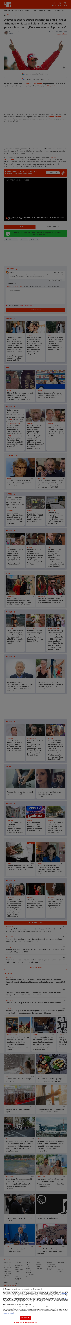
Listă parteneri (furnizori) (8, 1313)
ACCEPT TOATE (25, 1318)
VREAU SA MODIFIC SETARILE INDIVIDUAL (25, 1322)
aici (65, 1298)
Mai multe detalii (63, 1293)
